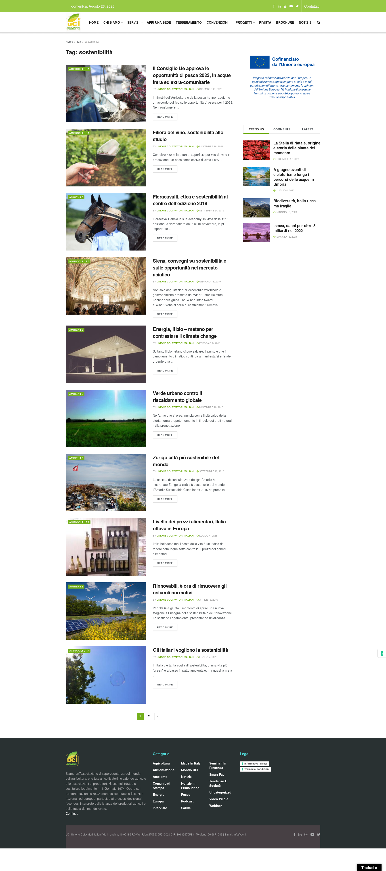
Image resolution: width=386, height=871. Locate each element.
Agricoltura (79, 69)
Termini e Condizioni (256, 769)
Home (94, 22)
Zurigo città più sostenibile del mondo (186, 461)
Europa (158, 801)
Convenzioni (217, 22)
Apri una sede (159, 22)
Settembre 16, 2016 (211, 471)
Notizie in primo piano (190, 785)
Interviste (160, 808)
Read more (165, 116)
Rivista (265, 22)
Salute (186, 808)
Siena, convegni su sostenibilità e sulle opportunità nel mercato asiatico (189, 267)
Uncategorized (220, 792)
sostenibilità (92, 41)
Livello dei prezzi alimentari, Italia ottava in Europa (189, 525)
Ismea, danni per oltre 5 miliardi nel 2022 (294, 228)
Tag (79, 41)
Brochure (285, 22)
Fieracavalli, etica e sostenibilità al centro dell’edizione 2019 (190, 200)
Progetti (244, 22)
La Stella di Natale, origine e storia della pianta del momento (296, 147)
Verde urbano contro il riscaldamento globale (177, 396)
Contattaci (312, 6)
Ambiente (76, 197)
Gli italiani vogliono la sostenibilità (190, 649)
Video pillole (218, 799)
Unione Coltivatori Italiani (175, 89)
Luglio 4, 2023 (208, 535)
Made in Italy (191, 763)
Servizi (133, 22)
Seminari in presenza (217, 765)
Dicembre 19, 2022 (210, 89)
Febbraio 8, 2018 (209, 343)
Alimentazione (163, 770)
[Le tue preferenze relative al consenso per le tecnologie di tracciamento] (382, 653)
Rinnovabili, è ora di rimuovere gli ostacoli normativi (190, 589)
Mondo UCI (189, 770)
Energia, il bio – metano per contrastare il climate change (184, 332)
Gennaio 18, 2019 (210, 281)
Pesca (185, 794)
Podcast (187, 801)
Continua (72, 813)
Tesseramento (189, 22)
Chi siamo (111, 22)
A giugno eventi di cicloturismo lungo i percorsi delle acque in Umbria (293, 177)
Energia (158, 794)
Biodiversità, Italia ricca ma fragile (294, 203)
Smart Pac (216, 774)
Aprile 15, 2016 (208, 599)
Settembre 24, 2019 (211, 210)
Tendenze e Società (218, 783)
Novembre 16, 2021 (211, 146)
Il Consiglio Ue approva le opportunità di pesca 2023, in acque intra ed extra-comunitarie (192, 75)
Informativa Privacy (255, 763)
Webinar (215, 805)
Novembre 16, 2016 (211, 407)
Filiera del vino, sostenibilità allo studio (188, 136)
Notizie (305, 22)
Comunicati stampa (161, 785)
